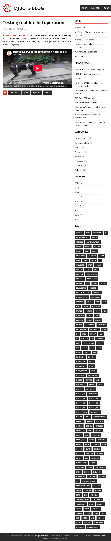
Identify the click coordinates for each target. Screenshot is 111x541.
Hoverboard (81, 329)
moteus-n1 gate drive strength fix (89, 69)
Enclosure (95, 297)
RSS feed (79, 56)
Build (93, 260)
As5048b (97, 247)
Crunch (79, 283)
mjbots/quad (80, 51)
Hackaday (102, 325)
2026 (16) (79, 183)
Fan (104, 302)
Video (85, 518)
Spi (77, 481)
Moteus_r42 (80, 403)
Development (81, 138)
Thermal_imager (82, 500)
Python (95, 444)
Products (79, 161)
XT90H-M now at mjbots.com (88, 74)
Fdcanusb (96, 306)
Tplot (78, 509)
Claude (79, 270)
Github (79, 325)
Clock (88, 270)
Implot (93, 334)
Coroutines (92, 279)
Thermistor (97, 500)
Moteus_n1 (80, 394)
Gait (89, 316)
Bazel (94, 251)
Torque (100, 504)
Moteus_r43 (93, 403)
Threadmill (80, 504)
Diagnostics (81, 288)
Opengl (89, 426)
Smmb (78, 472)
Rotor (78, 458)
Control (79, 279)
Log (99, 348)
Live (92, 348)
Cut (87, 283)
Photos (98, 431)
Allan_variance (82, 237)
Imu (100, 334)
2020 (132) (79, 210)
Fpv (104, 311)
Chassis (98, 265)
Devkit (103, 283)
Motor (79, 417)
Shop (90, 467)
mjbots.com (80, 27)
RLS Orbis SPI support (84, 98)
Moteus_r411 (94, 398)
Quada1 (79, 454)
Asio (86, 251)
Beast (101, 256)
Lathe (100, 343)
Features (79, 152)
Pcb (89, 431)
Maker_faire (81, 362)
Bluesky (88, 32)
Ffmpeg (79, 311)
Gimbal (98, 320)
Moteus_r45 (80, 408)
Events (78, 147)
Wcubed (87, 523)
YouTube (79, 32)
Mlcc (100, 385)
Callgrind (80, 265)
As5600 (78, 251)
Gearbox (79, 320)
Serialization (81, 463)
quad (26, 92)
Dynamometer (81, 297)
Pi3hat (78, 435)
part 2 (15, 35)
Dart (95, 283)
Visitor (101, 518)
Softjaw (92, 477)
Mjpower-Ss (80, 385)
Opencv (79, 426)
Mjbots (78, 156)
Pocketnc (96, 435)
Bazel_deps (80, 256)
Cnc (95, 270)
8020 (87, 233)
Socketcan (80, 477)
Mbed (91, 366)
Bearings (92, 256)
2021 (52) (79, 205)
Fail (97, 302)
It (77, 339)
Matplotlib (80, 366)
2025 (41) (79, 187)
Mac (94, 352)
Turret (79, 513)
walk (47, 92)
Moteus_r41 (80, 398)
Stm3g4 (98, 490)
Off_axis (99, 421)
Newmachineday (99, 417)
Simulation (100, 467)
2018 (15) (79, 219)
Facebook (79, 35)
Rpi (86, 458)
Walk (78, 523)
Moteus (79, 389)
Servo (93, 463)
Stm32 (78, 490)
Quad (88, 449)
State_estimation (83, 486)
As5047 (87, 247)
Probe (91, 440)
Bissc (86, 260)
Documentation (82, 143)
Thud (91, 504)
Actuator (97, 233)
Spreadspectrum (88, 481)
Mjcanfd (89, 380)
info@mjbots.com (41, 536)
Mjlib (98, 380)
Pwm (87, 444)
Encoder (79, 302)
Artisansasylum (93, 242)
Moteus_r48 (93, 408)
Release (100, 454)
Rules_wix (95, 458)
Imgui (84, 334)
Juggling (100, 339)
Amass (94, 237)
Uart (96, 513)
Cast (90, 265)
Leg (77, 348)
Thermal (94, 495)
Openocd (99, 426)
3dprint (79, 233)
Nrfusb (90, 421)
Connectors (92, 274)
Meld (93, 371)
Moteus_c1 (90, 389)
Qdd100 (79, 449)
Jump (78, 343)
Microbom (80, 375)
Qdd (104, 444)
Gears (89, 320)
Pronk (78, 444)
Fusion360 (80, 316)
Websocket (98, 523)
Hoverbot (94, 329)
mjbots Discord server (84, 39)
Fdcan (86, 306)
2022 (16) (79, 201)
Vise (92, 518)
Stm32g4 (88, 490)
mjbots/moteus (82, 44)
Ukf (103, 513)
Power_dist (80, 440)
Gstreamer (90, 325)
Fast (78, 306)
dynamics (14, 92)
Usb (77, 518)
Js (92, 339)
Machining (80, 357)
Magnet (91, 357)
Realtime (89, 454)
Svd (85, 495)
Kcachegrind (89, 343)
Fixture (89, 311)
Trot (87, 509)
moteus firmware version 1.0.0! (88, 102)
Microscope (93, 375)
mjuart (78, 78)
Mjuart (92, 385)
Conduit (79, 274)
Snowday (96, 472)
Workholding (93, 527)
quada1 (36, 92)
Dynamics (96, 293)
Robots (23, 29)
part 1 (8, 35)
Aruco (78, 247)
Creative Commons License (95, 536)
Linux (85, 348)
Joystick (84, 339)
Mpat (88, 417)
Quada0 (97, 449)
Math (91, 362)
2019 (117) (79, 214)
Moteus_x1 (95, 412)
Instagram (98, 32)
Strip (78, 495)
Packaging (80, 431)
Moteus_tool (81, 412)
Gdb (96, 316)
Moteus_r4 (93, 394)
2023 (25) (79, 196)
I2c (77, 334)
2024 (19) (79, 192)
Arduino (79, 242)
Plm (86, 435)
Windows (80, 527)
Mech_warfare (82, 371)
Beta (78, 260)
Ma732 (87, 352)
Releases (79, 165)
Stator (97, 486)
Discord (93, 288)
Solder (102, 477)
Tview (88, 513)
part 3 (25, 35)
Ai (105, 233)
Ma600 (78, 352)
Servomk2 (80, 467)
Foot (97, 311)
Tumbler (96, 509)
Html (104, 329)
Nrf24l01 (79, 421)
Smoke (86, 472)
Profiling (101, 440)
